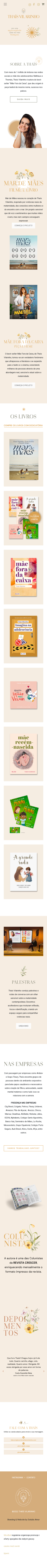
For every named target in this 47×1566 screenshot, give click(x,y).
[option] (23, 1367)
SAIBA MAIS (23, 1026)
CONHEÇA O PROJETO (23, 226)
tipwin (6, 1553)
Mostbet (7, 1535)
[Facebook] (34, 4)
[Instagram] (38, 4)
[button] (3, 1371)
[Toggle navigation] (5, 4)
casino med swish (12, 1546)
